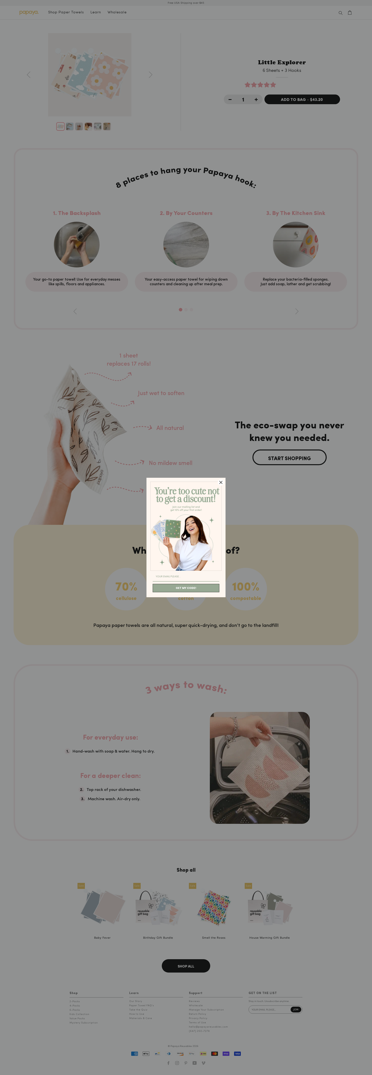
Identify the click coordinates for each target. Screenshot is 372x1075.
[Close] (221, 482)
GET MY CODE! (186, 588)
